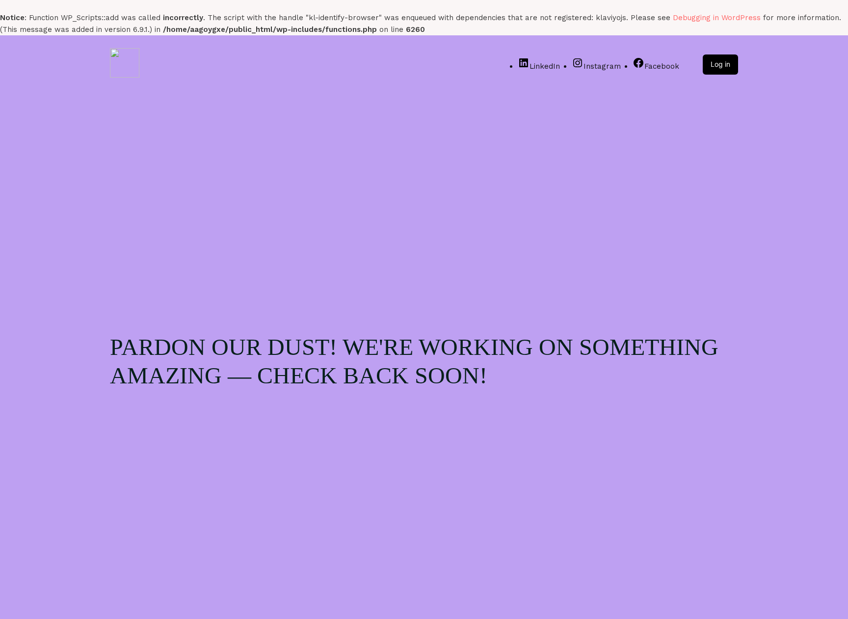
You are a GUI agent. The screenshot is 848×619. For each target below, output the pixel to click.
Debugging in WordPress (717, 17)
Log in (720, 64)
